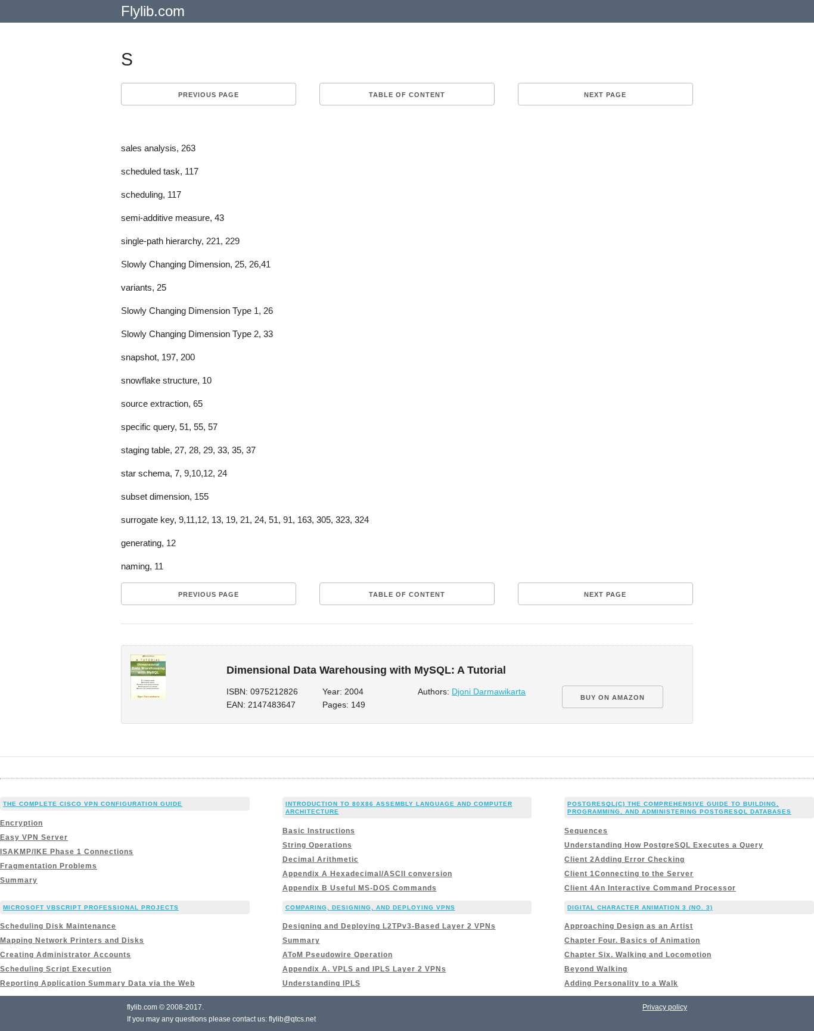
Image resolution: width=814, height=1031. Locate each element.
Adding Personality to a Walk (621, 983)
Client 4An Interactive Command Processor (650, 888)
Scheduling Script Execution (55, 969)
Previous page (208, 94)
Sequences (586, 831)
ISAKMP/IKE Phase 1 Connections (66, 852)
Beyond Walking (595, 969)
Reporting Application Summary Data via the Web (97, 983)
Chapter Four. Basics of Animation (632, 940)
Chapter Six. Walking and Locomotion (638, 955)
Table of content (407, 94)
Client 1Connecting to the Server (629, 874)
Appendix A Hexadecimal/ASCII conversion (367, 874)
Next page (605, 94)
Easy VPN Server (34, 837)
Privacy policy (664, 1007)
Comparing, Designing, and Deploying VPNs (370, 907)
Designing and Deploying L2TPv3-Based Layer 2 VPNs (389, 926)
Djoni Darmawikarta (489, 691)
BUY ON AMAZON (612, 697)
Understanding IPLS (321, 983)
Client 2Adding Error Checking (624, 859)
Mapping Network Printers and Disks (72, 940)
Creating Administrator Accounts (65, 955)
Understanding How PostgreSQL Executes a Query (663, 845)
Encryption (21, 823)
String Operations (317, 845)
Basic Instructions (318, 831)
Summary (19, 880)
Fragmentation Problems (48, 866)
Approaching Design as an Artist (628, 926)
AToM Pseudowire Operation (337, 955)
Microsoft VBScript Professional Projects (91, 907)
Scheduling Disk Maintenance (58, 926)
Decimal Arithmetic (320, 859)
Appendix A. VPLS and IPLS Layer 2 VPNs (364, 969)
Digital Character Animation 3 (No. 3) (640, 907)
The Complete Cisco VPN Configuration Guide (92, 803)
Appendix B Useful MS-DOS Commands (359, 888)
